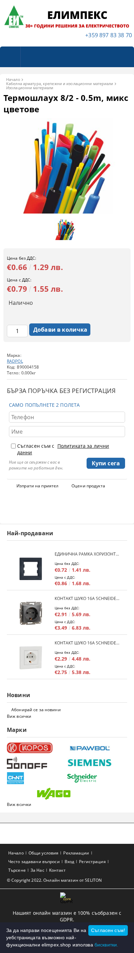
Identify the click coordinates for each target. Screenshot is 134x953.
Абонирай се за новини (36, 710)
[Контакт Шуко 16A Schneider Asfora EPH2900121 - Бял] (30, 658)
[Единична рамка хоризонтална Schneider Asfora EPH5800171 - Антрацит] (30, 569)
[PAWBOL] (96, 748)
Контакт (57, 870)
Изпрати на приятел (37, 486)
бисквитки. (106, 944)
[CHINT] (36, 778)
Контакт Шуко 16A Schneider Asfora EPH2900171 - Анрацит (87, 598)
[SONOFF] (36, 763)
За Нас (37, 870)
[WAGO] (66, 794)
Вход (69, 861)
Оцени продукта (88, 486)
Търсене (17, 870)
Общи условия (43, 853)
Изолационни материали (29, 87)
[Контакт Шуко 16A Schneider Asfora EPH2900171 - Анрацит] (30, 613)
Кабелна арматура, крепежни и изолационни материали (59, 83)
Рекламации (76, 853)
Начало (13, 79)
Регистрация (92, 861)
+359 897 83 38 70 (108, 35)
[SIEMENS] (96, 762)
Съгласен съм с (63, 449)
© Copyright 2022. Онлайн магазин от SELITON (54, 880)
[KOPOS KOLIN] (36, 748)
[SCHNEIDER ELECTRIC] (96, 778)
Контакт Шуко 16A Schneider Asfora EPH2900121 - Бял (87, 643)
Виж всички (19, 716)
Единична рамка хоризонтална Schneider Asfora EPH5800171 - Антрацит (87, 554)
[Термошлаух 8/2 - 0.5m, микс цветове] (67, 211)
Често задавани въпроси (34, 861)
